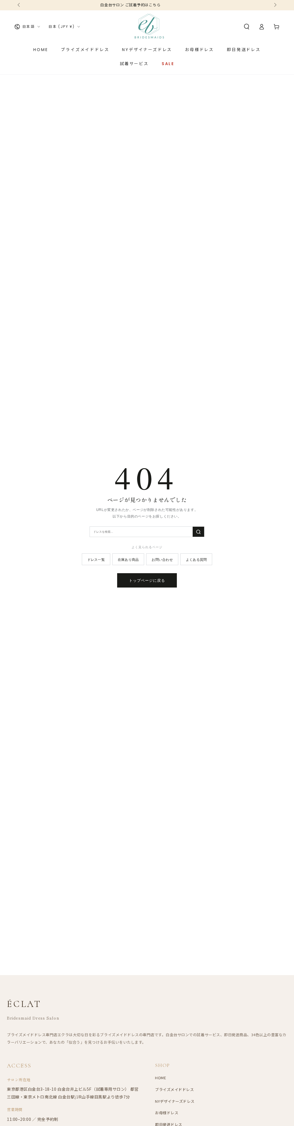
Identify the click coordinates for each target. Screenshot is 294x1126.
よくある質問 (196, 559)
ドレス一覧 (96, 559)
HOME (160, 1077)
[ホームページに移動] (149, 27)
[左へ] (19, 5)
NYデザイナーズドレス (175, 1101)
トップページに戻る (147, 580)
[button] (246, 26)
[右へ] (275, 5)
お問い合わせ (162, 559)
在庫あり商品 (128, 559)
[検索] (198, 532)
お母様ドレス (166, 1112)
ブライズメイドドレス (174, 1089)
